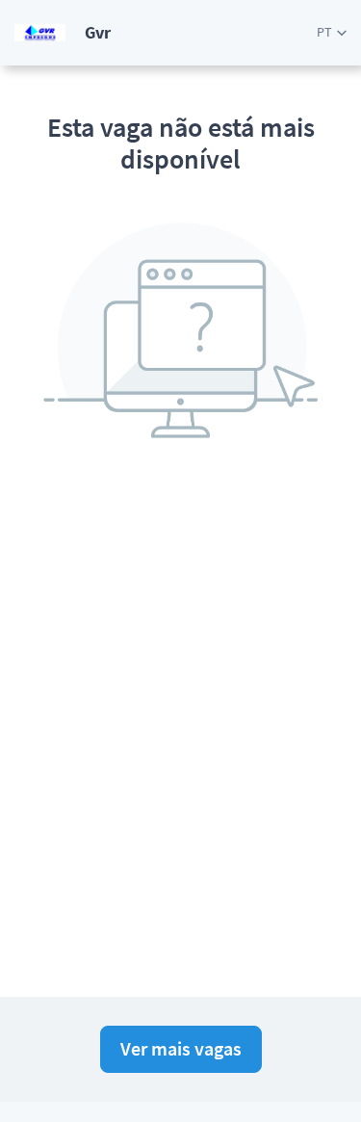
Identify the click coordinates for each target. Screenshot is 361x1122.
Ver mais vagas (181, 1048)
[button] (332, 32)
